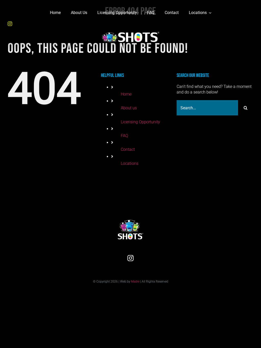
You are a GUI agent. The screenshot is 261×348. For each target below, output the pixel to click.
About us (129, 107)
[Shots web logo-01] (130, 27)
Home (126, 94)
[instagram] (10, 23)
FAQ (124, 135)
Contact (128, 149)
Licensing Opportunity (140, 121)
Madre (135, 281)
